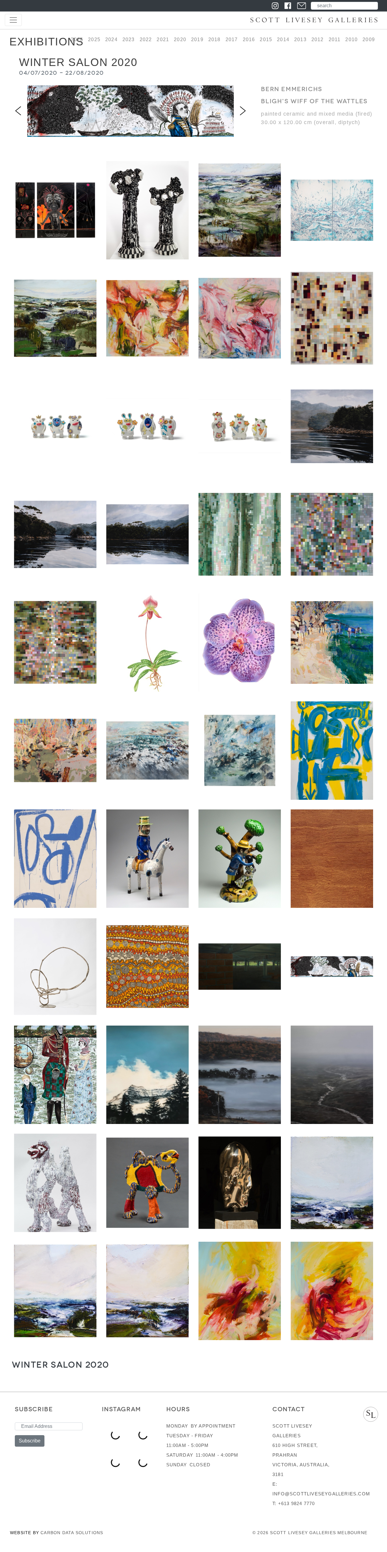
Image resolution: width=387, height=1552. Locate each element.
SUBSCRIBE (34, 1409)
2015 (266, 39)
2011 (335, 39)
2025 (94, 39)
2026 (77, 39)
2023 (128, 39)
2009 (369, 39)
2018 (214, 39)
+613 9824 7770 (296, 1503)
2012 (317, 39)
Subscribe (30, 1440)
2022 (146, 39)
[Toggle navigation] (13, 20)
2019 (197, 39)
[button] (18, 111)
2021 (163, 39)
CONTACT (288, 1409)
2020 (180, 39)
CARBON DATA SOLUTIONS (72, 1532)
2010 (351, 39)
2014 (283, 39)
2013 (300, 39)
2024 (111, 39)
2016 (249, 39)
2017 (232, 39)
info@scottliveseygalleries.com (321, 1493)
